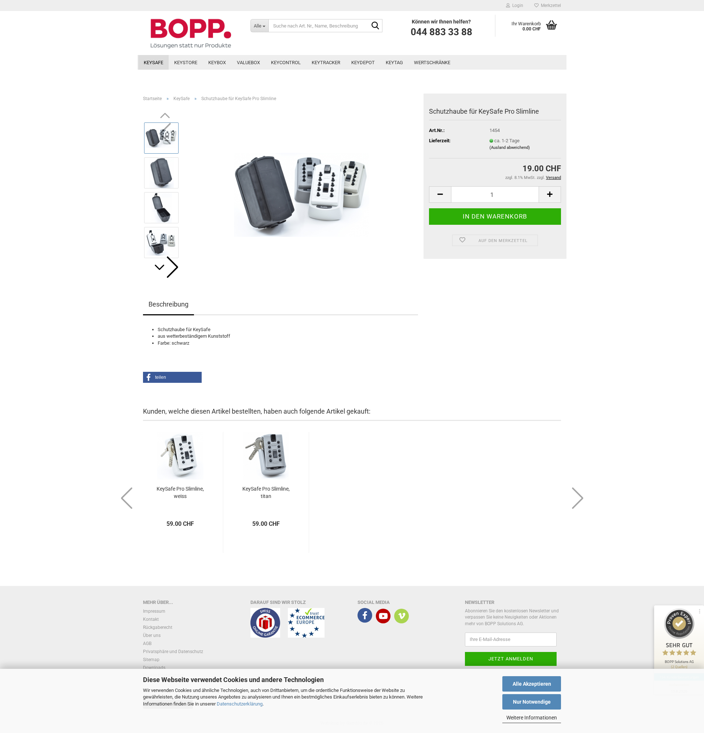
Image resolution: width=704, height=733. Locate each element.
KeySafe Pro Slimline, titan (266, 492)
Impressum (154, 611)
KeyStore (185, 62)
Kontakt (151, 619)
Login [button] (516, 5)
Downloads (154, 667)
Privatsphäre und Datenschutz (173, 651)
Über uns (152, 635)
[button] (165, 267)
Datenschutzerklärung (240, 704)
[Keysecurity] (191, 33)
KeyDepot (363, 62)
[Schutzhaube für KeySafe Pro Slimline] (301, 190)
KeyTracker (326, 62)
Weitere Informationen (531, 718)
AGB (147, 643)
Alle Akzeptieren (532, 684)
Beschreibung (168, 304)
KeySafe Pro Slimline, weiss (180, 492)
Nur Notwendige (532, 702)
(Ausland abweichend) (509, 147)
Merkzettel (550, 5)
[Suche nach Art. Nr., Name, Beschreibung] (375, 26)
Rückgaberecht (157, 627)
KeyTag (394, 62)
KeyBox (217, 62)
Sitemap (151, 659)
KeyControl (286, 62)
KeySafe (153, 62)
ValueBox (248, 62)
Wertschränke (432, 62)
